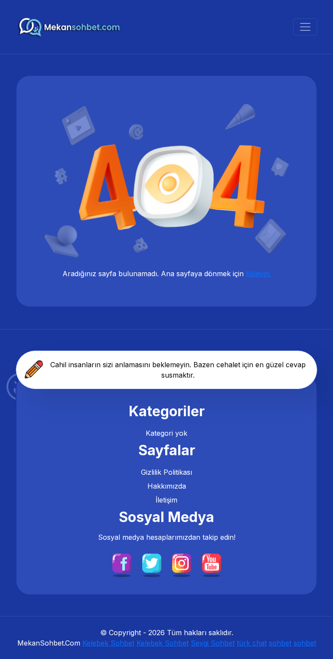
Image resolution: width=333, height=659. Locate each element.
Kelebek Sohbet (108, 643)
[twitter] (152, 562)
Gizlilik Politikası (166, 472)
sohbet (280, 643)
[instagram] (182, 562)
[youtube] (211, 562)
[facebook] (122, 562)
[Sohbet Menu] (305, 27)
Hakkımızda (166, 486)
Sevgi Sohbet (213, 643)
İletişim (166, 500)
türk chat (252, 643)
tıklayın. (258, 273)
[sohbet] (70, 27)
